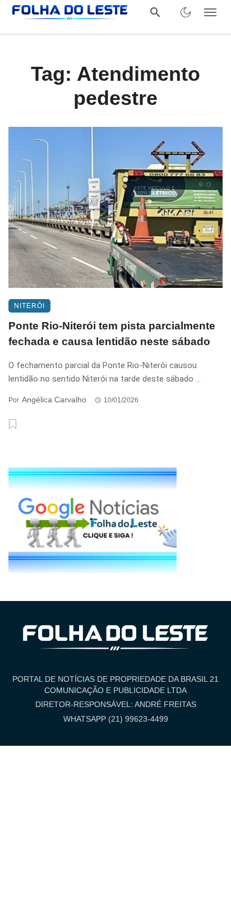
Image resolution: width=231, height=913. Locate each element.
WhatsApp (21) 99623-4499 (115, 718)
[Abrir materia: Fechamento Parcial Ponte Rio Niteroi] (115, 207)
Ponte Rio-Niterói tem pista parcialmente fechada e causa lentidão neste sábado (111, 334)
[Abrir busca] (155, 12)
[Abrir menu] (210, 12)
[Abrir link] (92, 519)
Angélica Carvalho (54, 399)
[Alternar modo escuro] (185, 12)
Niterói (29, 306)
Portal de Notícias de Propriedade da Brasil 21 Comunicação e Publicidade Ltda (115, 685)
